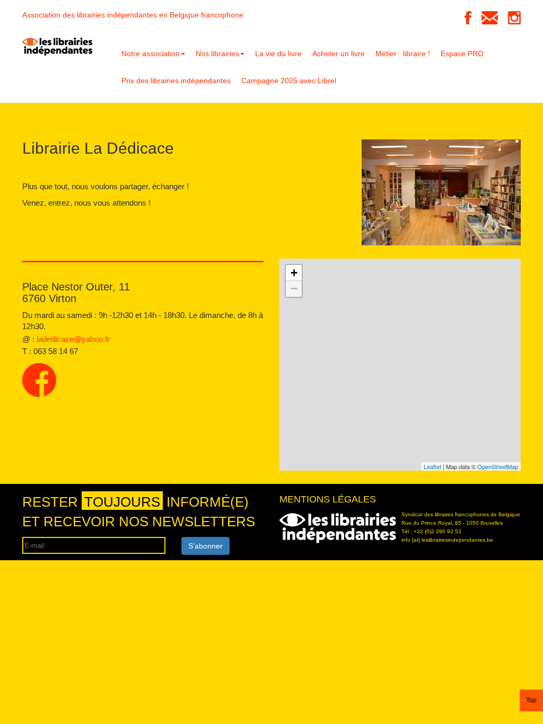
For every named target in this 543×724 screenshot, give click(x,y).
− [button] (294, 288)
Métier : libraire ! (402, 53)
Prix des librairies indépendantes (176, 80)
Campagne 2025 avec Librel (288, 80)
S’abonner (205, 546)
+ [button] (294, 272)
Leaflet (432, 466)
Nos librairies (217, 53)
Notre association (150, 53)
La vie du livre (278, 53)
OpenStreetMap (497, 466)
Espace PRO (462, 53)
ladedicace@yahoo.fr (73, 338)
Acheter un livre (338, 53)
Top (531, 700)
